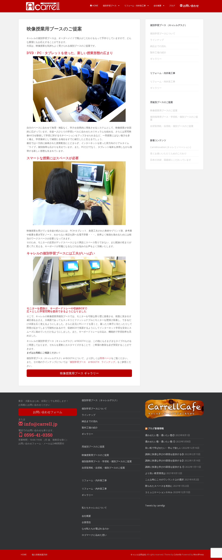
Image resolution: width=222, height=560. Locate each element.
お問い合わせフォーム (47, 412)
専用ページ (105, 358)
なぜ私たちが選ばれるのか (95, 528)
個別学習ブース (110, 5)
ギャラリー (156, 58)
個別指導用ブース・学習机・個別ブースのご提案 (174, 118)
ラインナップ (157, 39)
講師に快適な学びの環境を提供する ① (164, 466)
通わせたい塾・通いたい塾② (160, 435)
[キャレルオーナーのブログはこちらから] (174, 408)
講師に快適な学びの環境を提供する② (164, 460)
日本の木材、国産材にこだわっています (170, 159)
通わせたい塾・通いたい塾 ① (160, 441)
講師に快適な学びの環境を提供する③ (164, 454)
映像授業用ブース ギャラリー (79, 373)
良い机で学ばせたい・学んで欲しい (163, 447)
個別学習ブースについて (162, 33)
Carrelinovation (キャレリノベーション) (170, 147)
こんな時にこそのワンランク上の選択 (164, 479)
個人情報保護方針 (39, 554)
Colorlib (177, 554)
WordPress (198, 554)
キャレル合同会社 (138, 554)
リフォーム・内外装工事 (135, 5)
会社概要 (157, 5)
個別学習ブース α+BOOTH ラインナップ (92, 361)
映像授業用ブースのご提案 (163, 110)
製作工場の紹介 (158, 52)
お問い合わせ (191, 5)
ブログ (172, 5)
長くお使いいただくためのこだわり (168, 153)
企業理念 (86, 522)
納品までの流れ (158, 46)
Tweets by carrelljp (155, 505)
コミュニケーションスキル (158, 492)
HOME (95, 5)
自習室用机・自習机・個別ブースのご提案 (171, 126)
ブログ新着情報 (156, 428)
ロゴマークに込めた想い (94, 534)
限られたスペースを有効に (158, 485)
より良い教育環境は (155, 473)
